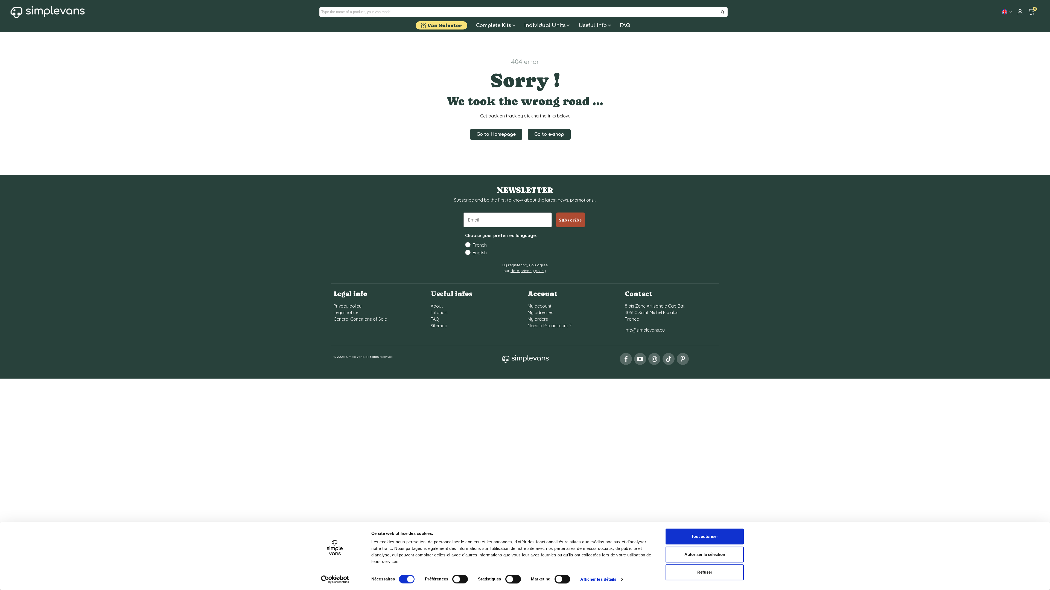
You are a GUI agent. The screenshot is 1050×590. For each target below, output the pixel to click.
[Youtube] (640, 359)
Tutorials (439, 312)
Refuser (704, 572)
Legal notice (346, 312)
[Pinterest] (683, 359)
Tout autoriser (704, 536)
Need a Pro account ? (549, 325)
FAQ (625, 25)
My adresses (540, 312)
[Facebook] (626, 359)
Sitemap (439, 325)
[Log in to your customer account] (1020, 12)
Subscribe (570, 220)
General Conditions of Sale (360, 319)
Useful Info (593, 25)
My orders (538, 319)
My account (540, 306)
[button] (496, 134)
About (437, 306)
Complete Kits (493, 25)
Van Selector (444, 25)
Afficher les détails (598, 579)
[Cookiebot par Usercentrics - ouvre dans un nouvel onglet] (335, 579)
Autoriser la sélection (704, 554)
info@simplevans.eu (645, 330)
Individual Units (544, 25)
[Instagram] (654, 359)
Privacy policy (347, 306)
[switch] (460, 579)
